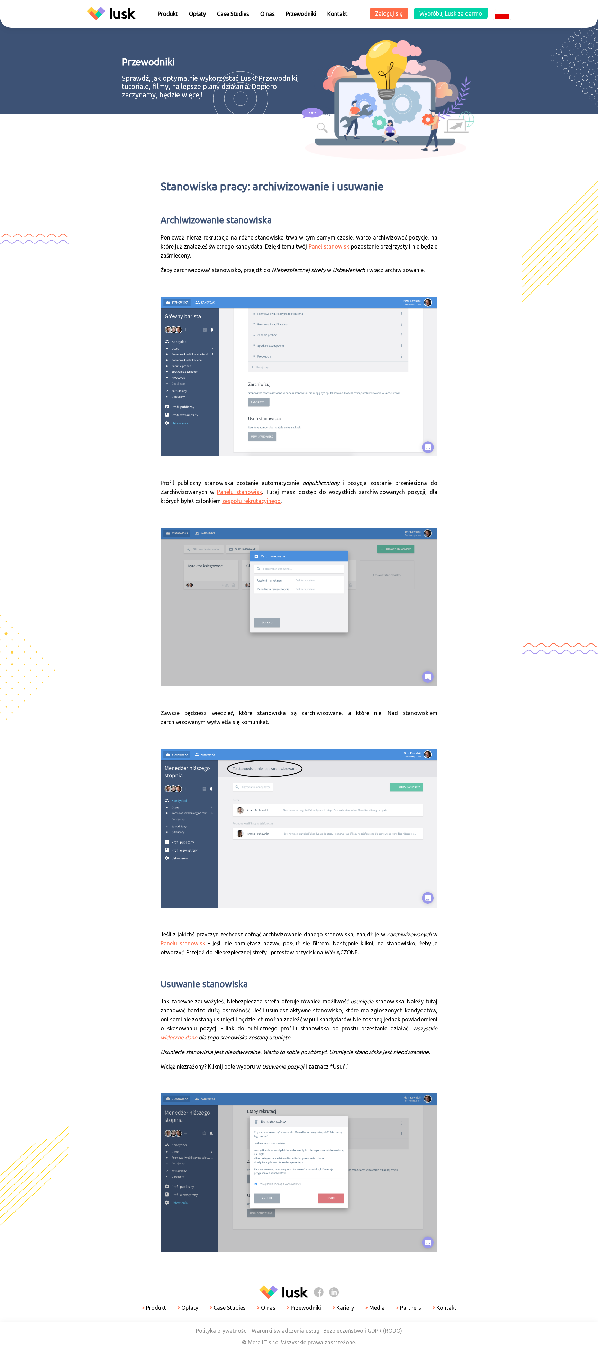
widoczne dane (179, 1037)
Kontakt (337, 14)
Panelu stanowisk (239, 492)
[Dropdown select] (502, 14)
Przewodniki (301, 14)
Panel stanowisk (329, 246)
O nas (267, 14)
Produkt (168, 14)
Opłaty (197, 14)
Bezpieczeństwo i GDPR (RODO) (362, 1330)
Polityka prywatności (222, 1330)
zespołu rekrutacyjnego (251, 501)
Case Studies (233, 14)
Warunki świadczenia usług (285, 1330)
